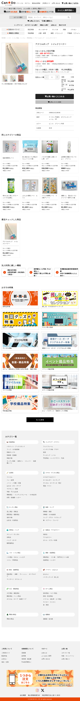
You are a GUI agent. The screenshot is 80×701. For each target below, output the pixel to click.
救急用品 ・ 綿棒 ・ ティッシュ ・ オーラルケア (21, 575)
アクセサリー (47, 537)
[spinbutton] (52, 77)
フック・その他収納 (13, 449)
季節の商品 (10, 619)
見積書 (24, 653)
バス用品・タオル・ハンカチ (16, 557)
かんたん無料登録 (65, 10)
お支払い (4, 659)
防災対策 (31, 29)
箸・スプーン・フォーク (50, 520)
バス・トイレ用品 (13, 38)
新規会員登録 (36, 3)
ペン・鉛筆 (10, 480)
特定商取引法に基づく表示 (51, 695)
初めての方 (62, 25)
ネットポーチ (43, 29)
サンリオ (55, 29)
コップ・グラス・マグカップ (52, 517)
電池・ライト (47, 486)
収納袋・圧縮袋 (12, 455)
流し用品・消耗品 (12, 511)
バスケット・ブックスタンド (16, 446)
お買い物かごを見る (71, 3)
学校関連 (31, 33)
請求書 (24, 656)
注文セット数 (39, 77)
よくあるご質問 (46, 656)
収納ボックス (11, 452)
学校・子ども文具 (12, 492)
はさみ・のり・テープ (14, 486)
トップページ (18, 25)
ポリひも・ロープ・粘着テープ (16, 599)
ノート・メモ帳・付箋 (14, 483)
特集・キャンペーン (68, 656)
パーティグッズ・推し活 (50, 577)
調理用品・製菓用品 (13, 514)
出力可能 (46, 12)
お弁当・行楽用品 (12, 520)
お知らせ (54, 25)
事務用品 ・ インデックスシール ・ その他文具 (21, 494)
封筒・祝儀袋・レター (14, 497)
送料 (12, 12)
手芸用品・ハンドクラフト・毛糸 (53, 458)
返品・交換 (5, 662)
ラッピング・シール (49, 455)
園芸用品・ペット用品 (14, 596)
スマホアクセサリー (49, 477)
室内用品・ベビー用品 (50, 593)
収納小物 (9, 458)
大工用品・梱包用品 (13, 593)
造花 (44, 452)
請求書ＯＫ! (28, 12)
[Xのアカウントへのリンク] (42, 690)
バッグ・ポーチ (12, 540)
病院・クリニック (57, 33)
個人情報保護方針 (34, 695)
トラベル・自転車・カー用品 (52, 599)
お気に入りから (34, 21)
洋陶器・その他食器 (49, 514)
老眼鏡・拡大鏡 (48, 619)
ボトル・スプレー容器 (50, 540)
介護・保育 (42, 33)
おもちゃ (46, 574)
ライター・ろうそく (49, 602)
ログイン (27, 3)
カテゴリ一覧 (66, 653)
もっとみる (40, 420)
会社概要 (23, 695)
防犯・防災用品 (48, 596)
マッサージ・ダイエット (14, 579)
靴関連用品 (10, 543)
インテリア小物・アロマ (50, 449)
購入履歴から (48, 21)
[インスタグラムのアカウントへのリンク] (37, 690)
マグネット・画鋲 (12, 489)
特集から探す (44, 25)
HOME (4, 38)
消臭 (64, 29)
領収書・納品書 (26, 659)
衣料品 (9, 537)
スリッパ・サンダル (13, 534)
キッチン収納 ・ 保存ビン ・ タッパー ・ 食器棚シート (21, 462)
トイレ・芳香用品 (27, 38)
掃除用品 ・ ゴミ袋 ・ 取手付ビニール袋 (56, 557)
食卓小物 (9, 517)
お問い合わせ (56, 3)
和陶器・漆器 (47, 511)
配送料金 (4, 656)
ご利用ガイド (46, 3)
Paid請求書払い (26, 662)
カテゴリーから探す (31, 25)
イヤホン (74, 29)
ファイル (9, 477)
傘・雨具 (46, 605)
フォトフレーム (48, 446)
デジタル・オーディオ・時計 (52, 483)
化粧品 (45, 534)
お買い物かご (66, 659)
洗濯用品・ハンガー (49, 560)
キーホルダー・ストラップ (51, 480)
